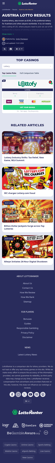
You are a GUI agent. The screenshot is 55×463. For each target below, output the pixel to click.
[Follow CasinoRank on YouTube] (30, 394)
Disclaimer (27, 337)
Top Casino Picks (9, 73)
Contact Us (27, 288)
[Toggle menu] (3, 3)
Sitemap (27, 301)
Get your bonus (26, 107)
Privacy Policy (27, 332)
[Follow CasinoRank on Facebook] (11, 394)
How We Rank (27, 297)
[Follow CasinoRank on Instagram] (17, 394)
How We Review (27, 292)
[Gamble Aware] (23, 440)
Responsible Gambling (27, 328)
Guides (27, 323)
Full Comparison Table (29, 73)
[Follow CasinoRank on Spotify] (36, 394)
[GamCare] (37, 425)
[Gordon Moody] (27, 433)
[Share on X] (4, 49)
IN (26, 401)
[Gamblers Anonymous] (23, 425)
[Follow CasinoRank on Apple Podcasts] (42, 394)
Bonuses (27, 319)
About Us (27, 283)
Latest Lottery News (27, 354)
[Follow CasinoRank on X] (23, 394)
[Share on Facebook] (10, 49)
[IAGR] (13, 425)
